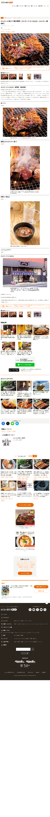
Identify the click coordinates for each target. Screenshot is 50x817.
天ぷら (23, 624)
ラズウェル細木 (25, 638)
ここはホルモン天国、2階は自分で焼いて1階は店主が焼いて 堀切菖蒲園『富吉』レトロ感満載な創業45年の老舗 (24, 353)
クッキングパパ (17, 638)
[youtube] (41, 609)
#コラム (23, 476)
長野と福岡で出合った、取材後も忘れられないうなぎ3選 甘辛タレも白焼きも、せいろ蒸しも (41, 412)
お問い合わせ (30, 672)
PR (30, 620)
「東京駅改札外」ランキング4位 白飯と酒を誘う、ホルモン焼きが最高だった (41, 338)
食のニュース (17, 620)
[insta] (45, 609)
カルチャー (29, 632)
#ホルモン (2, 31)
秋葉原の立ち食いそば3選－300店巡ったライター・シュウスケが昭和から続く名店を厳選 (8, 473)
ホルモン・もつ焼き (16, 17)
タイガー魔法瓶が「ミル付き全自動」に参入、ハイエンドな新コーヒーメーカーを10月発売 (41, 495)
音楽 (12, 632)
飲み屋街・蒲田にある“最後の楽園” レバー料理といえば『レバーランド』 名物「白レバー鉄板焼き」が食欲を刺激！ (8, 353)
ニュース (14, 5)
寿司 (15, 624)
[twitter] (30, 609)
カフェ (41, 624)
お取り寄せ (40, 5)
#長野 (35, 479)
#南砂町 (13, 31)
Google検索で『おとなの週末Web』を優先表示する (31, 369)
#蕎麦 (11, 477)
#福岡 (47, 477)
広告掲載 (43, 672)
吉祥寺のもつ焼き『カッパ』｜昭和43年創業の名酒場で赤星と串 (8, 337)
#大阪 (18, 564)
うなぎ (19, 624)
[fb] (38, 609)
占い (2, 632)
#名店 (43, 477)
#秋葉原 (2, 477)
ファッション (23, 632)
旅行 (32, 5)
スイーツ (46, 624)
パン (33, 624)
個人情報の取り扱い (21, 672)
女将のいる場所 (19, 391)
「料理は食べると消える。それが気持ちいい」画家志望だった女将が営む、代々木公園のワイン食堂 (24, 395)
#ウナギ (35, 477)
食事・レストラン (20, 5)
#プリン (32, 562)
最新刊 (5, 644)
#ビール (28, 569)
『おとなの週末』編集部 (5, 29)
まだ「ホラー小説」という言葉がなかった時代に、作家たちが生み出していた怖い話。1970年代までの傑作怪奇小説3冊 (8, 411)
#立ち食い (7, 477)
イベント (26, 620)
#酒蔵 (26, 478)
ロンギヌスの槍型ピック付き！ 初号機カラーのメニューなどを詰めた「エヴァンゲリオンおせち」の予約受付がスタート (25, 495)
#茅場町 (2, 500)
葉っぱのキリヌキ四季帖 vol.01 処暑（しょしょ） (40, 393)
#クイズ (23, 569)
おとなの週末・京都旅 (18, 635)
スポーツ (16, 632)
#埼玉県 (19, 478)
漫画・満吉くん (33, 638)
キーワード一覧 (25, 653)
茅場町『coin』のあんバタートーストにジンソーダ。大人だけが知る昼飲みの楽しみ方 (8, 495)
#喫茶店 (27, 476)
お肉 (15, 641)
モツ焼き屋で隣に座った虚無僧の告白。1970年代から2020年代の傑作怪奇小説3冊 (24, 411)
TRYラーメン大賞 (7, 627)
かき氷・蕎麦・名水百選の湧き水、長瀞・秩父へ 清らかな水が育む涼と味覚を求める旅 (8, 394)
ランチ (36, 624)
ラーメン (28, 624)
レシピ (35, 632)
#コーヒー (36, 498)
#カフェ (2, 498)
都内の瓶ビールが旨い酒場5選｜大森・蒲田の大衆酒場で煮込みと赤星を (24, 337)
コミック (35, 5)
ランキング (6, 617)
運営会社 (37, 672)
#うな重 (39, 477)
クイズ (5, 632)
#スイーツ (10, 498)
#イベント (20, 562)
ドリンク (40, 641)
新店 (22, 620)
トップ (5, 614)
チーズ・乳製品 (33, 641)
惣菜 (22, 641)
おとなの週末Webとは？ (10, 672)
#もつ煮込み (8, 31)
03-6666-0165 (8, 294)
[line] (34, 609)
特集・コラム (27, 5)
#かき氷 (19, 476)
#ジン (6, 498)
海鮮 (18, 641)
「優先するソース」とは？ (26, 370)
